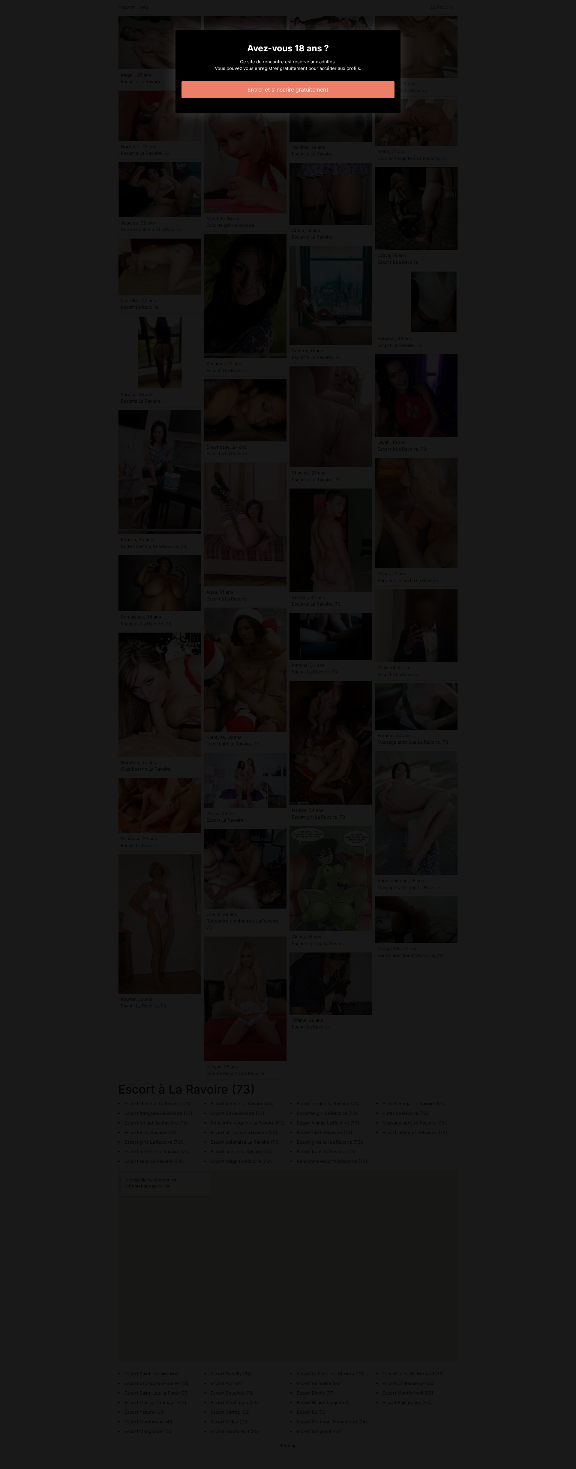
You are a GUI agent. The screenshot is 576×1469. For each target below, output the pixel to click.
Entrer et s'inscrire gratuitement (288, 89)
